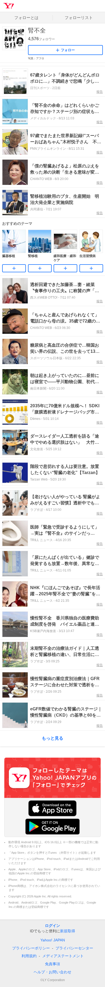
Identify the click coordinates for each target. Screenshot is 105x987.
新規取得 (67, 931)
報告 (99, 92)
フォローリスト (79, 17)
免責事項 (52, 964)
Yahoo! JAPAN (52, 940)
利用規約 (29, 956)
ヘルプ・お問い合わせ (52, 972)
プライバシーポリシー (31, 948)
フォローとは (26, 17)
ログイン (52, 925)
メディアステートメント (63, 956)
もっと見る (52, 738)
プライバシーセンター (74, 948)
